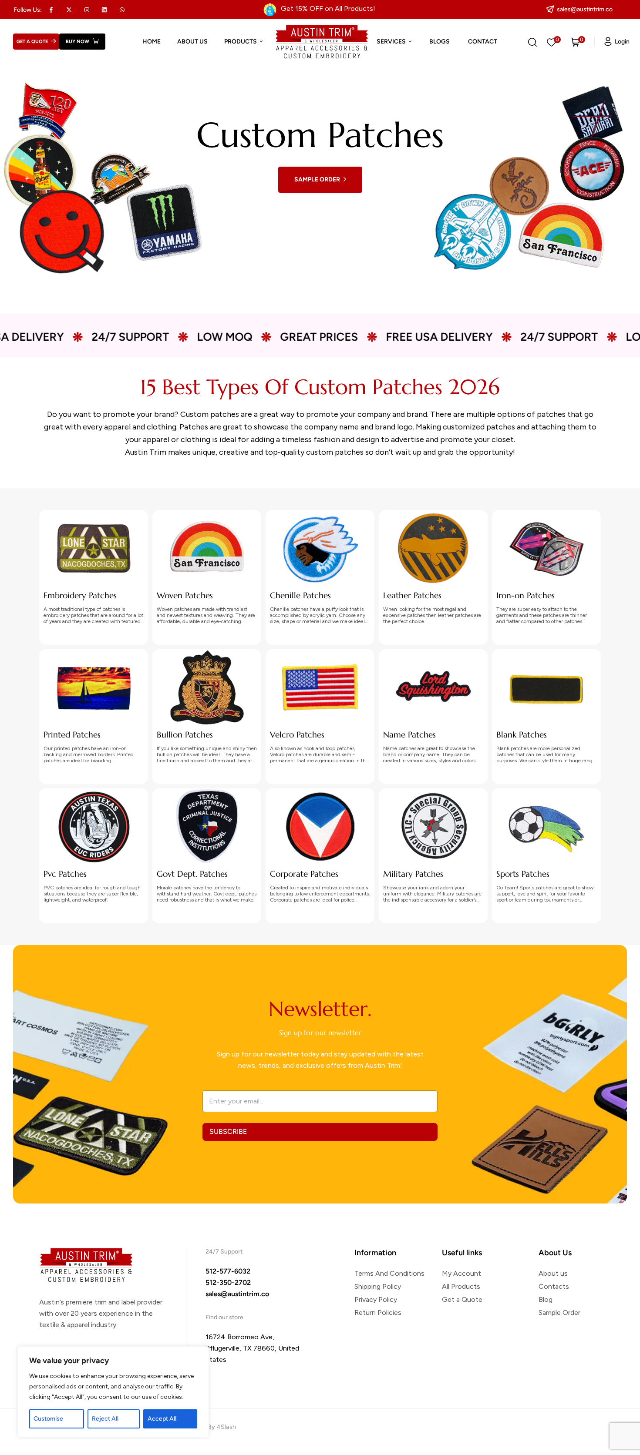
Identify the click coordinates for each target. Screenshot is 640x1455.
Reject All (105, 1418)
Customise (48, 1418)
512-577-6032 (227, 1271)
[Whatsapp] (122, 9)
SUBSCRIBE (228, 1131)
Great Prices (235, 337)
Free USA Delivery (355, 337)
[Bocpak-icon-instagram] (86, 9)
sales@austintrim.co (237, 1294)
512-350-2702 (228, 1282)
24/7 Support (46, 337)
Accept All (162, 1418)
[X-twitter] (69, 9)
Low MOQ (140, 337)
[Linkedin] (104, 9)
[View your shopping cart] (575, 41)
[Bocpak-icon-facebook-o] (51, 9)
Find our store (224, 1317)
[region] (113, 1392)
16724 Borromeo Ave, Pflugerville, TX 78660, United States (252, 1348)
